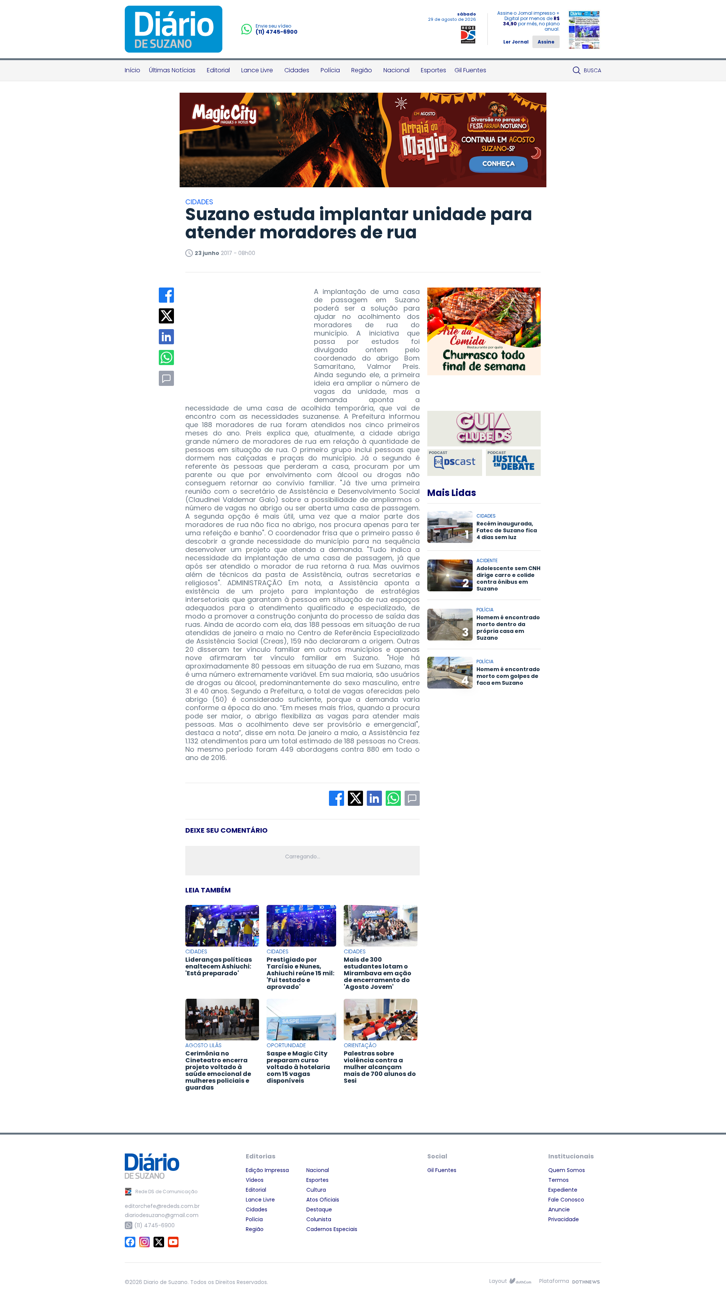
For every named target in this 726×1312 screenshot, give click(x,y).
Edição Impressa (267, 1170)
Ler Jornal (516, 42)
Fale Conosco (566, 1199)
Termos (558, 1180)
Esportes (433, 70)
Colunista (318, 1219)
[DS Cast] (454, 462)
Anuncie (559, 1209)
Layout (498, 1281)
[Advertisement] (242, 335)
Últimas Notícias (172, 70)
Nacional (396, 70)
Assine (546, 42)
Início (132, 70)
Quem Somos (566, 1170)
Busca (592, 70)
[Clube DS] (484, 429)
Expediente (562, 1190)
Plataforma (554, 1281)
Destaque (319, 1209)
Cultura (316, 1190)
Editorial (218, 70)
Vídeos (255, 1180)
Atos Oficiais (322, 1199)
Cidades (296, 70)
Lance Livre (257, 70)
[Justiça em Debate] (513, 462)
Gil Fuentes (470, 70)
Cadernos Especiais (331, 1229)
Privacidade (563, 1219)
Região (361, 70)
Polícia (330, 70)
